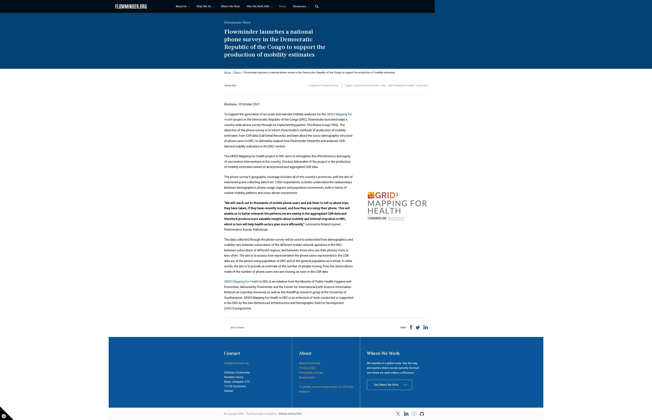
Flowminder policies (311, 372)
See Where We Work (386, 384)
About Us (181, 6)
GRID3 (229, 308)
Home (227, 72)
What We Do (203, 6)
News (282, 6)
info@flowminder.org (236, 363)
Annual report (307, 377)
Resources (299, 6)
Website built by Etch (290, 413)
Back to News (237, 327)
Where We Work (230, 6)
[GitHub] (422, 414)
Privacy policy (307, 368)
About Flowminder (310, 363)
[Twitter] (398, 414)
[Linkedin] (406, 414)
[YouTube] (414, 414)
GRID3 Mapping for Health (241, 281)
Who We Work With (258, 6)
